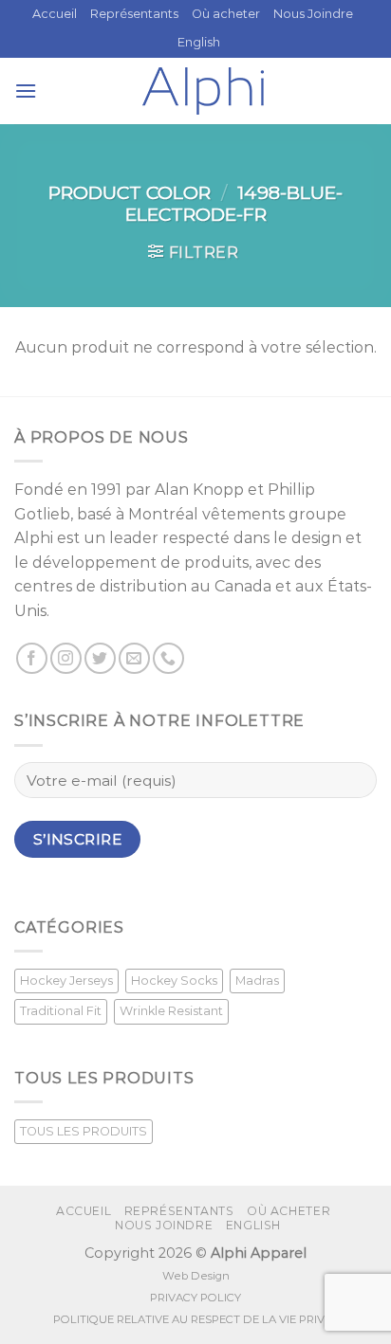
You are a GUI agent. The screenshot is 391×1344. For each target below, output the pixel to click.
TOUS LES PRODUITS (83, 1131)
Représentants (134, 14)
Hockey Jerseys (66, 980)
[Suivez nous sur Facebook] (31, 658)
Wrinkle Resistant (171, 1011)
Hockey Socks (174, 980)
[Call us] (168, 658)
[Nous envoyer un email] (134, 658)
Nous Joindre (313, 14)
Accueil (54, 14)
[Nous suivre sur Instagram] (66, 658)
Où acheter (226, 14)
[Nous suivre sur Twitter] (100, 658)
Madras (257, 980)
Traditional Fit (61, 1011)
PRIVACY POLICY (195, 1297)
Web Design (196, 1275)
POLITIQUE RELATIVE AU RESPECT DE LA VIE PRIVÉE (195, 1319)
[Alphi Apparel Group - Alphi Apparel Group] (203, 91)
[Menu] (25, 90)
